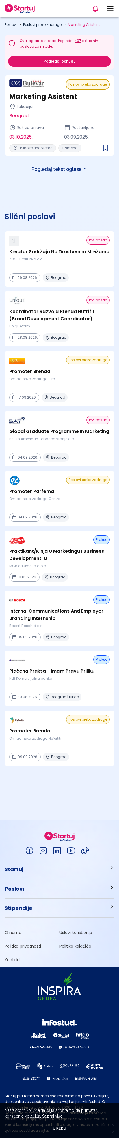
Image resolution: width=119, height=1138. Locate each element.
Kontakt (12, 960)
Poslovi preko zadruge (42, 24)
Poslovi (11, 24)
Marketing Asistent (84, 24)
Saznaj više (52, 1116)
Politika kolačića (75, 946)
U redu (59, 1128)
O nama (13, 933)
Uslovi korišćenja (76, 933)
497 (78, 40)
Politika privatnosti (23, 946)
